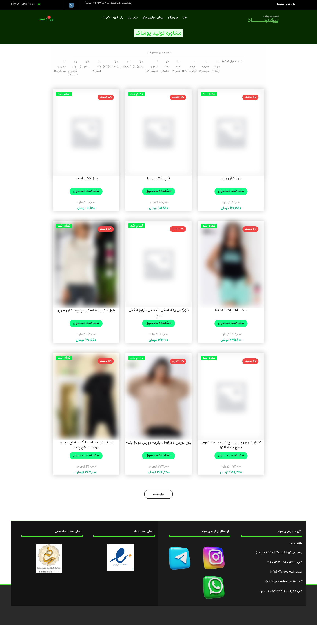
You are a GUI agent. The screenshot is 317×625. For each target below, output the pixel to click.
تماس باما (132, 17)
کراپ (125, 66)
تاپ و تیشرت (189, 69)
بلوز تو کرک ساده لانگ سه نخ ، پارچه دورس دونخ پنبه (86, 445)
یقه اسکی (96, 69)
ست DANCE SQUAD (231, 310)
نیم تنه (176, 69)
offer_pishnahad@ (276, 581)
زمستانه (110, 66)
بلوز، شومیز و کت (72, 71)
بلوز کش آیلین (86, 178)
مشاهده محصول (231, 191)
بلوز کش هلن (231, 178)
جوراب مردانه (204, 69)
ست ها (165, 69)
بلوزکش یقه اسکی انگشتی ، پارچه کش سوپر (158, 312)
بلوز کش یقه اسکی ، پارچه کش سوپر (86, 310)
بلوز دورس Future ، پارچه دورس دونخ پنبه (158, 442)
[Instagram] (71, 5)
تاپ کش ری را (158, 178)
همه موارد (231, 61)
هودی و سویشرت (59, 69)
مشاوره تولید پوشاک (153, 17)
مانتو (84, 66)
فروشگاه (173, 17)
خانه (184, 17)
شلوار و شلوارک (151, 69)
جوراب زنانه (215, 69)
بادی (138, 66)
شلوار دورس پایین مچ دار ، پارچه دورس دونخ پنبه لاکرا (231, 445)
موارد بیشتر (158, 494)
